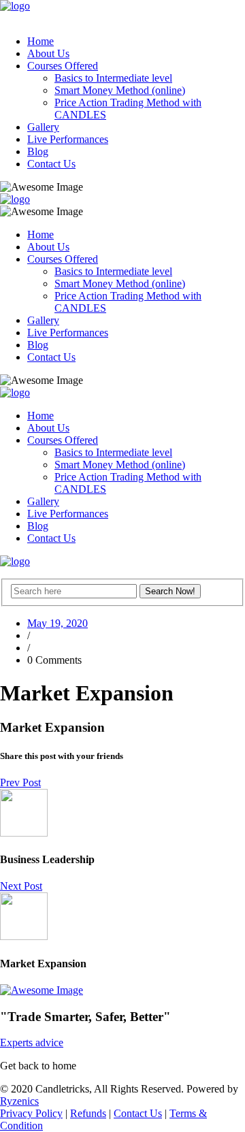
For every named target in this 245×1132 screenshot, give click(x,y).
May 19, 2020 (57, 623)
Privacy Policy (31, 1113)
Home (40, 41)
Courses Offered (62, 65)
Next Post (21, 886)
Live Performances (67, 139)
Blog (37, 151)
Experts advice (31, 1042)
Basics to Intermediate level (113, 78)
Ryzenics (19, 1101)
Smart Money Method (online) (119, 90)
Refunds (88, 1113)
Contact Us (51, 163)
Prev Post (20, 782)
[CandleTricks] (15, 6)
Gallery (43, 127)
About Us (48, 53)
